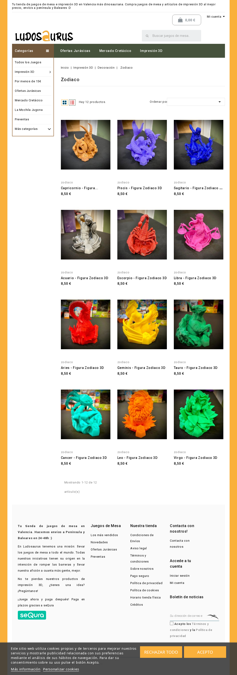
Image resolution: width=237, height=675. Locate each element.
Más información (26, 669)
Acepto (205, 652)
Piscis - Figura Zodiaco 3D (139, 188)
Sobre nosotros (142, 568)
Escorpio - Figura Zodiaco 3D (142, 278)
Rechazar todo (161, 652)
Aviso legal (138, 548)
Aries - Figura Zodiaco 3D (82, 368)
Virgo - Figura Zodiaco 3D (196, 458)
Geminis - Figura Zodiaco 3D (141, 368)
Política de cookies (144, 590)
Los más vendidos (104, 535)
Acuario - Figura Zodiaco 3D (84, 278)
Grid (64, 102)
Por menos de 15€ (28, 81)
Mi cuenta (177, 583)
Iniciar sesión (180, 575)
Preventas (22, 119)
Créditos (136, 604)
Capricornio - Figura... (79, 188)
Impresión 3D (151, 51)
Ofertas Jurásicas (75, 51)
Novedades (99, 542)
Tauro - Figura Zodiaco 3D (196, 368)
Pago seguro (139, 576)
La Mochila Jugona (29, 110)
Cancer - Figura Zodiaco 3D (84, 458)
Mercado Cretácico (115, 51)
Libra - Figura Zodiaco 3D (195, 278)
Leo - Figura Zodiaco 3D (137, 458)
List (72, 102)
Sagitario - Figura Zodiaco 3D (199, 188)
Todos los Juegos (28, 62)
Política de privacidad (146, 583)
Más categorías (26, 129)
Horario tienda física (145, 597)
